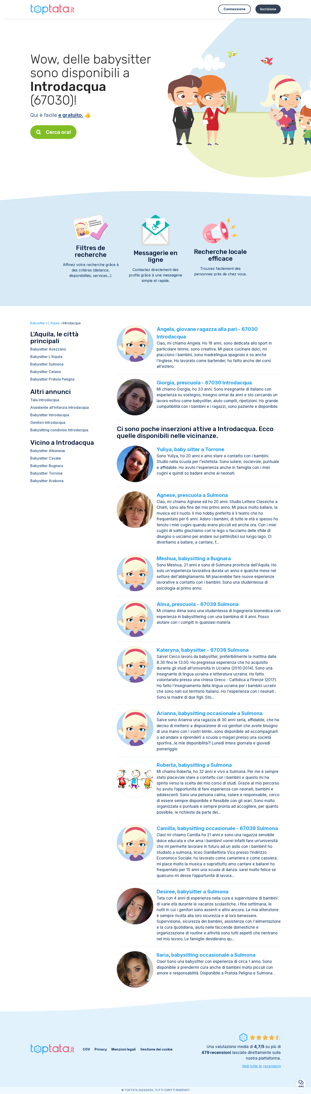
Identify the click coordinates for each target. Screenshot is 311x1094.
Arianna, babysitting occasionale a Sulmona (210, 713)
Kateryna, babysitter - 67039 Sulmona (203, 650)
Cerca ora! (58, 132)
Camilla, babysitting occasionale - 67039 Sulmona (217, 828)
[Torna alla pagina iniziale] (53, 9)
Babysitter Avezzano (48, 349)
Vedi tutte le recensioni (261, 1066)
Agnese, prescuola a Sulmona (192, 495)
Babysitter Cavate (45, 458)
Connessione (234, 9)
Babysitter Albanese (47, 450)
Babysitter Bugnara (46, 465)
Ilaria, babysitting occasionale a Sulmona (206, 955)
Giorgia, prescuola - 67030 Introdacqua (204, 383)
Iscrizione (268, 9)
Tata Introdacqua (44, 400)
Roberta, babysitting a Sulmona (194, 765)
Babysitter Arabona (47, 480)
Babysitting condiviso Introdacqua (59, 430)
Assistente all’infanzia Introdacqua (59, 407)
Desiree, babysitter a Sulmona (192, 892)
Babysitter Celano (45, 371)
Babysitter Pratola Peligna (52, 379)
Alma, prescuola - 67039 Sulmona (198, 604)
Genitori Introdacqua (47, 422)
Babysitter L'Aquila (46, 356)
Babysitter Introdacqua (49, 415)
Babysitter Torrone (46, 473)
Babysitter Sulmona (47, 364)
